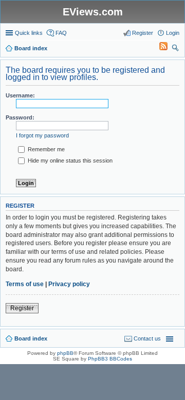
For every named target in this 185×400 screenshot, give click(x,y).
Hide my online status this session (69, 160)
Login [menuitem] (172, 33)
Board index (30, 338)
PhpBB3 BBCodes (110, 359)
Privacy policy (69, 284)
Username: (20, 95)
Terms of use (25, 284)
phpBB (65, 353)
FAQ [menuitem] (61, 33)
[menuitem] (159, 48)
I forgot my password (42, 135)
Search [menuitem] (175, 49)
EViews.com (93, 11)
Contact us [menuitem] (147, 338)
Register (22, 308)
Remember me (45, 149)
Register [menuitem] (142, 33)
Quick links (29, 33)
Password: (20, 117)
